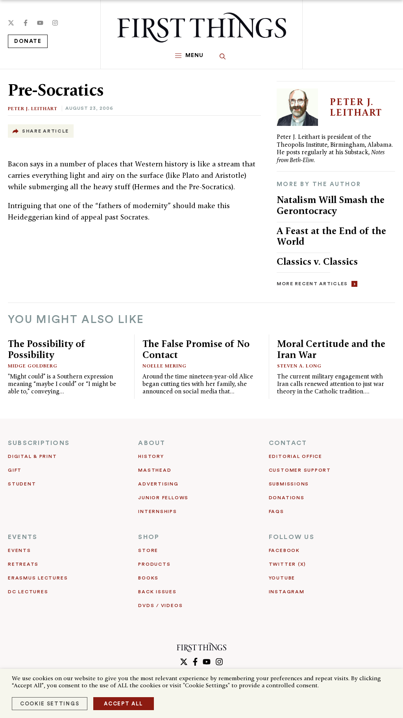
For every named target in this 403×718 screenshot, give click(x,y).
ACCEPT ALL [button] (123, 703)
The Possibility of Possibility (46, 349)
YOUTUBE (282, 578)
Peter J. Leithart (32, 108)
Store (148, 550)
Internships (157, 511)
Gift (15, 470)
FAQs (276, 511)
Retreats (23, 564)
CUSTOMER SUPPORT (300, 470)
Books (148, 578)
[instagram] (55, 23)
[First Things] (201, 27)
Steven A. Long (299, 366)
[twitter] (11, 23)
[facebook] (25, 23)
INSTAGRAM (287, 591)
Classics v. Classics (317, 261)
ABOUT (151, 443)
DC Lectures (28, 591)
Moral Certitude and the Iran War (331, 349)
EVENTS (22, 537)
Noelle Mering (164, 366)
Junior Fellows (163, 497)
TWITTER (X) (287, 564)
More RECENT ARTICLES (312, 283)
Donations (287, 497)
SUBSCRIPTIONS (39, 443)
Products (154, 564)
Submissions (289, 484)
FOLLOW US (291, 537)
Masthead (154, 470)
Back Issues (157, 591)
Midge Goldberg (32, 366)
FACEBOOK (284, 550)
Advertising (158, 484)
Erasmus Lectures (38, 578)
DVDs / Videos (160, 605)
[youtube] (40, 23)
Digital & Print (32, 456)
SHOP (148, 537)
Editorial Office (295, 456)
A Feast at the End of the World (331, 236)
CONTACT (288, 443)
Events (19, 550)
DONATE (27, 41)
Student (22, 484)
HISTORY (151, 456)
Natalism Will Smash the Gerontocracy (331, 205)
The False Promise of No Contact (196, 349)
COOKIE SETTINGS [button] (49, 703)
